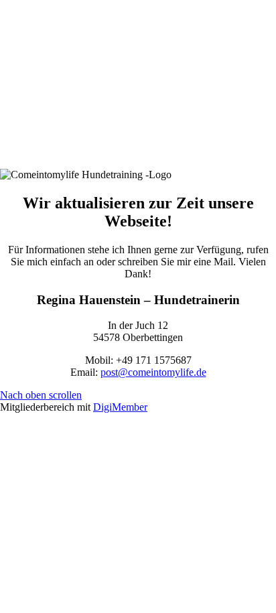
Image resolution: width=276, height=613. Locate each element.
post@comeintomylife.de (153, 372)
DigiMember (120, 407)
